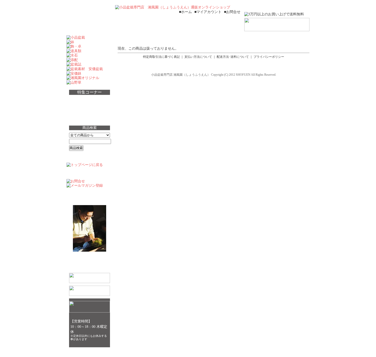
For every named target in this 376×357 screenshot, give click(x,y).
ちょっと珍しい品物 (90, 100)
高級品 (78, 109)
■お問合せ (232, 12)
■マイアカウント (208, 12)
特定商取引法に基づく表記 (161, 57)
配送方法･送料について (233, 57)
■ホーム (185, 12)
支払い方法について (198, 57)
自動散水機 (82, 118)
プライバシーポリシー (268, 57)
